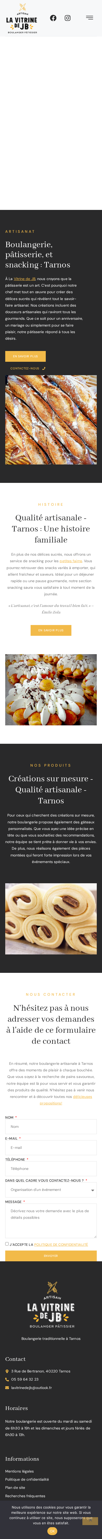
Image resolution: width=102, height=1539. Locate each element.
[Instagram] (67, 18)
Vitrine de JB (24, 278)
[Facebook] (53, 18)
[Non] (90, 1521)
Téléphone (15, 1159)
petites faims (71, 561)
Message (13, 1202)
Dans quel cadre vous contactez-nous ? (45, 1180)
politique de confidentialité (61, 1244)
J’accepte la (49, 1244)
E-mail (12, 1138)
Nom (9, 1117)
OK (52, 1531)
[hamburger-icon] (90, 18)
